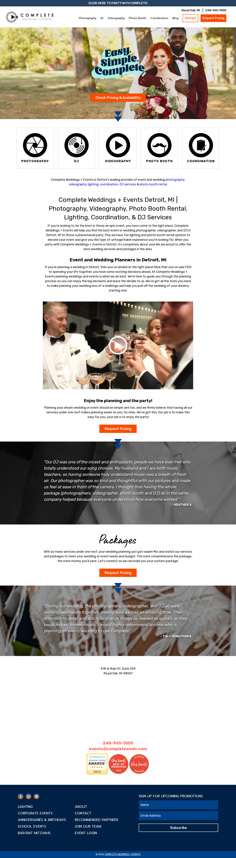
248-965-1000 (215, 10)
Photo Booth (137, 18)
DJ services (128, 184)
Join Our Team (88, 826)
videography (77, 184)
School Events (32, 826)
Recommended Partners (96, 819)
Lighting (25, 806)
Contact (190, 18)
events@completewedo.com (118, 748)
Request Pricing (213, 18)
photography (175, 180)
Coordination (159, 18)
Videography (116, 18)
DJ (102, 18)
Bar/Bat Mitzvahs (34, 832)
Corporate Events (35, 813)
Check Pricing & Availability (118, 98)
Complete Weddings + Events (123, 854)
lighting (93, 184)
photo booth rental (153, 184)
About (81, 806)
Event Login (86, 832)
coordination (109, 184)
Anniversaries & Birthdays (42, 819)
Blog (175, 18)
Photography (87, 18)
